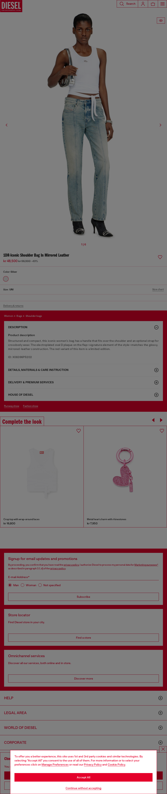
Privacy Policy (93, 764)
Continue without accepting (83, 788)
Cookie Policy (116, 764)
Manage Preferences (55, 764)
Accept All (83, 777)
